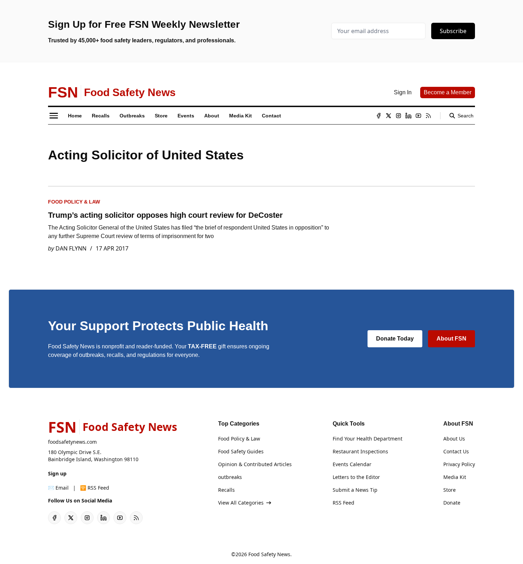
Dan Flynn (71, 248)
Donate (451, 502)
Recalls (226, 489)
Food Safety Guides (241, 451)
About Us (454, 438)
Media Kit (454, 477)
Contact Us (456, 451)
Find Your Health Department (367, 438)
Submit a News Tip (355, 489)
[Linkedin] (408, 115)
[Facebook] (378, 115)
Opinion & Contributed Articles (255, 464)
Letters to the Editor (356, 477)
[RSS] (428, 115)
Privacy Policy (459, 464)
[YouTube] (418, 115)
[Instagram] (398, 115)
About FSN (451, 339)
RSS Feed (343, 502)
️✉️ (58, 487)
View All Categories (241, 502)
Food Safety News (269, 554)
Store (449, 489)
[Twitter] (388, 115)
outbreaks (230, 477)
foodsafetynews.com (72, 441)
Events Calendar (352, 464)
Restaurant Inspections (360, 451)
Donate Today (395, 339)
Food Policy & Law (74, 202)
